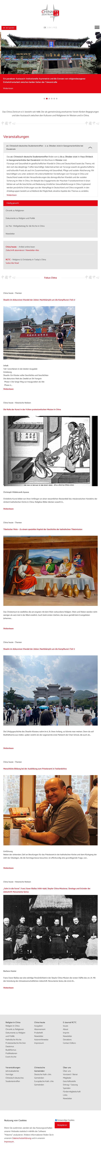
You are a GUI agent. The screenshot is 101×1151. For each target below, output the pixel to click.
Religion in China (13, 1022)
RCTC (8, 259)
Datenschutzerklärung (22, 1138)
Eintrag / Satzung (70, 1084)
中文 (55, 27)
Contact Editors (69, 1043)
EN (50, 27)
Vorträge (9, 1074)
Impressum (39, 1043)
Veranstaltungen (13, 1067)
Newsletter (38, 1036)
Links (65, 1095)
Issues (65, 1026)
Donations (67, 1039)
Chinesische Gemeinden (39, 1069)
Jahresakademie (12, 1071)
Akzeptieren (62, 1125)
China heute (11, 247)
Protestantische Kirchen (16, 1043)
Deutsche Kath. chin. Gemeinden (42, 1076)
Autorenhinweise (41, 1039)
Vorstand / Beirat (70, 1074)
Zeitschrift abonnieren (15, 250)
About (65, 1029)
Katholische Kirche (13, 1039)
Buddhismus (11, 1050)
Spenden (66, 1088)
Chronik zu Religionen (15, 1029)
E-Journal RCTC (69, 1022)
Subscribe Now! (12, 263)
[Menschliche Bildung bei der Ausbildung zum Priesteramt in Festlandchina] (50, 844)
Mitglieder (67, 1078)
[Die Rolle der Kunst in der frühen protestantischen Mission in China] (50, 485)
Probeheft (38, 1032)
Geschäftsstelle (69, 1081)
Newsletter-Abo (32, 250)
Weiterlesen (7, 88)
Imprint (66, 1032)
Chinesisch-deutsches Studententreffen (15, 1079)
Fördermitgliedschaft (72, 1091)
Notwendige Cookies (65, 1120)
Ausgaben (38, 1026)
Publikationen (11, 1053)
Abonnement (39, 1029)
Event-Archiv (11, 1057)
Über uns (67, 1067)
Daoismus (10, 1046)
